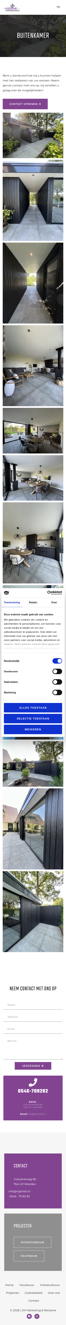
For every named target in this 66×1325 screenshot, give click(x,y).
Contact (33, 1300)
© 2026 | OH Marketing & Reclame (33, 1310)
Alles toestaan (33, 707)
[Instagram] (36, 1316)
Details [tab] (33, 602)
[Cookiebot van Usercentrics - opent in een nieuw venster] (47, 593)
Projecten (12, 1292)
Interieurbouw (50, 1285)
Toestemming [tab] (12, 602)
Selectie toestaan (33, 718)
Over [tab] (54, 602)
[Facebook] (29, 1316)
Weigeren (33, 729)
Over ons (54, 1292)
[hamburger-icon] (58, 7)
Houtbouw (26, 1285)
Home (9, 1285)
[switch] (57, 671)
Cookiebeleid (33, 1292)
